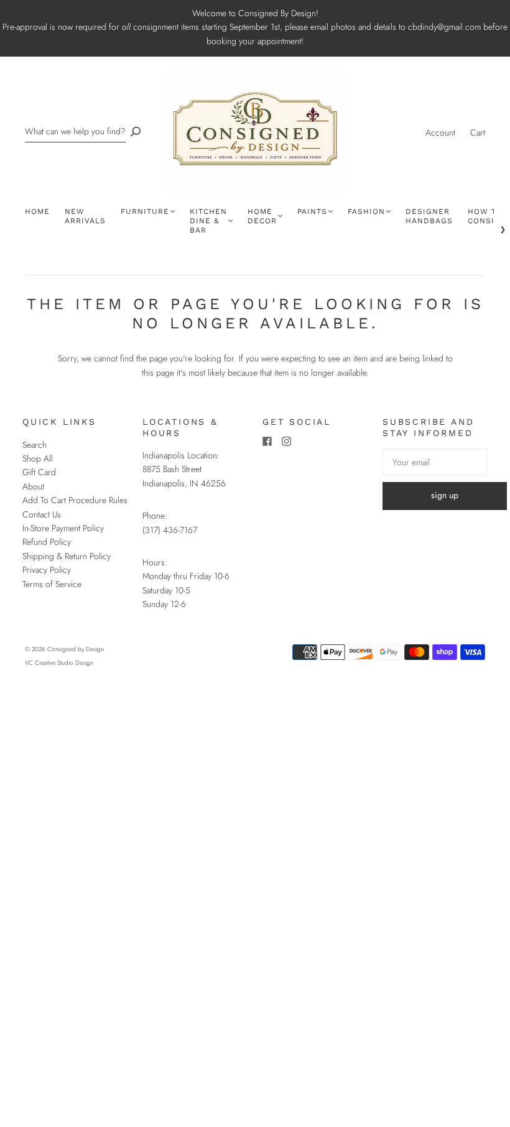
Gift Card (39, 472)
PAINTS (312, 211)
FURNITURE (145, 211)
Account (440, 132)
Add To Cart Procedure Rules (75, 500)
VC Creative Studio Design (59, 662)
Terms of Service (51, 584)
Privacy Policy (46, 570)
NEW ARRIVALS (85, 216)
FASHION (366, 211)
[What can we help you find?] (75, 131)
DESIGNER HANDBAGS (429, 216)
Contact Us (41, 514)
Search (34, 444)
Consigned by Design (75, 649)
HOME (37, 211)
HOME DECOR (262, 216)
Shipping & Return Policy (66, 556)
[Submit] (135, 131)
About (33, 486)
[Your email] (435, 462)
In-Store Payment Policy (63, 528)
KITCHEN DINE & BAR (208, 220)
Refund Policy (46, 542)
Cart (477, 132)
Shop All (37, 458)
